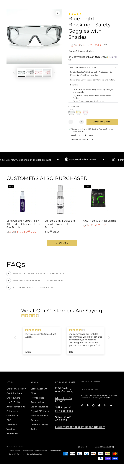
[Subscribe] (116, 389)
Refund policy (14, 451)
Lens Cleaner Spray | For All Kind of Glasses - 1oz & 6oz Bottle (23, 224)
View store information (82, 139)
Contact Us (12, 415)
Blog (33, 393)
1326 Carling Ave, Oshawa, (64, 390)
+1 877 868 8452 (64, 409)
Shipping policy (56, 451)
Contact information (16, 454)
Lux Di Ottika (13, 402)
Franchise (12, 424)
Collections (12, 411)
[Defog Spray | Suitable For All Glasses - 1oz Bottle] (62, 201)
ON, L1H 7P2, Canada (63, 399)
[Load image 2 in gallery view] (30, 73)
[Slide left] (14, 72)
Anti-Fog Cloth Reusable (99, 220)
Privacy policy (27, 451)
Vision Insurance (39, 406)
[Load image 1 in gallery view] (21, 73)
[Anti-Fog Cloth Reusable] (100, 201)
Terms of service (41, 451)
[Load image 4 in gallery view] (47, 73)
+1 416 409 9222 (63, 419)
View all (62, 243)
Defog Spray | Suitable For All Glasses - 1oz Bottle (60, 224)
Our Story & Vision (16, 389)
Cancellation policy (34, 454)
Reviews (35, 420)
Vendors (11, 429)
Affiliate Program (16, 406)
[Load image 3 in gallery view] (38, 73)
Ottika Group (18, 447)
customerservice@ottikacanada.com (80, 426)
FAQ (9, 420)
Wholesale (12, 433)
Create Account (39, 389)
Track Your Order (40, 415)
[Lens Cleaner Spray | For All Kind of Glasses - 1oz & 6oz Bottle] (24, 201)
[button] (93, 58)
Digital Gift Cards (40, 411)
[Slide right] (54, 72)
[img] (63, 316)
